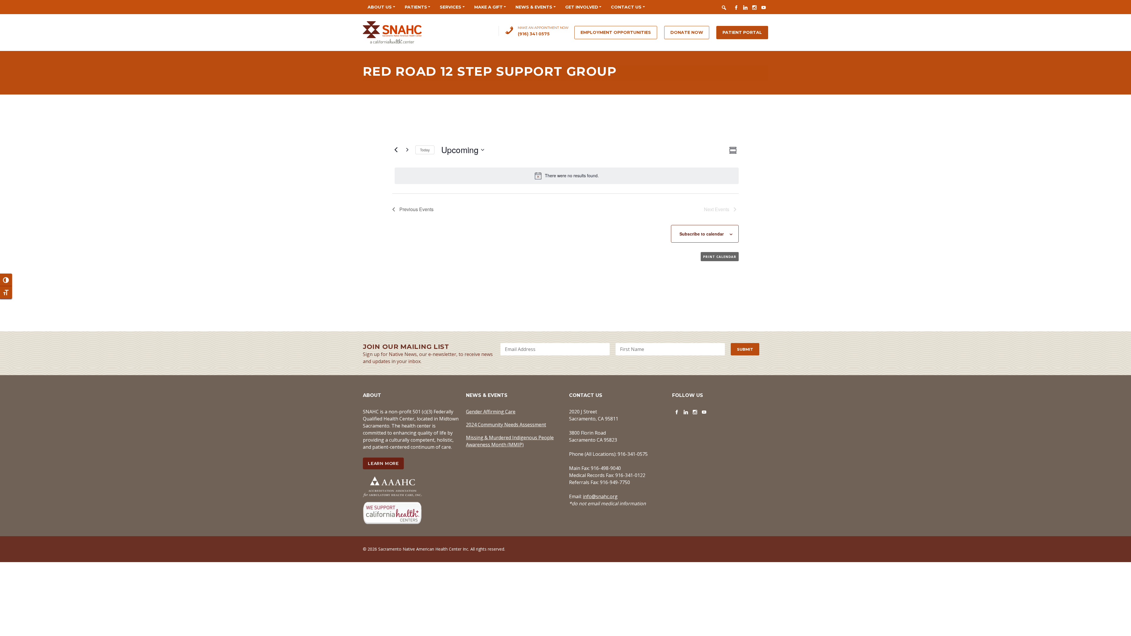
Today (425, 149)
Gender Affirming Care (490, 411)
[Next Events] (407, 149)
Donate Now (686, 32)
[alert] (567, 176)
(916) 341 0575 (534, 34)
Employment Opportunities (616, 32)
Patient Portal (742, 32)
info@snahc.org (600, 496)
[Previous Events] (395, 149)
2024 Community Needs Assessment (506, 424)
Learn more (383, 463)
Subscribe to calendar (701, 234)
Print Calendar (719, 256)
